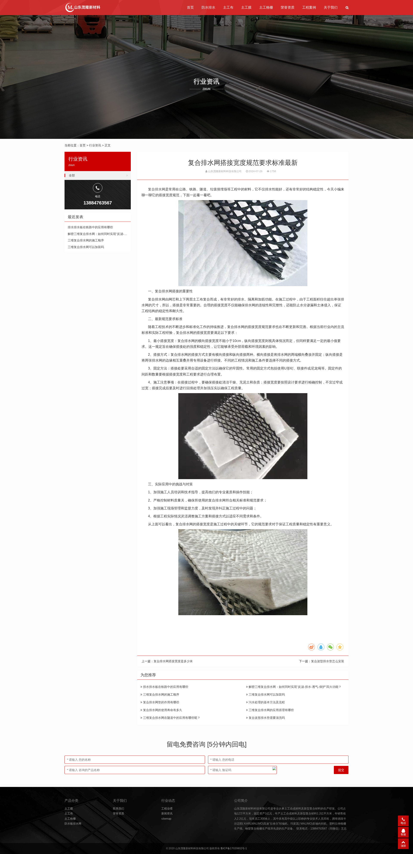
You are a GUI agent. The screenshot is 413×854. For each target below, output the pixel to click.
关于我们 (330, 7)
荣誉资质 (287, 7)
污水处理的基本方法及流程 (266, 702)
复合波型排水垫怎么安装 (327, 661)
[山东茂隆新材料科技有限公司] (82, 7)
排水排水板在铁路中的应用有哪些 (165, 686)
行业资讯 (95, 145)
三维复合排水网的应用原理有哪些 (271, 710)
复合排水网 (156, 189)
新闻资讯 (167, 813)
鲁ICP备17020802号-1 (233, 848)
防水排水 (208, 7)
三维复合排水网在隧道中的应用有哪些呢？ (171, 717)
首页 (190, 7)
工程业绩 (167, 808)
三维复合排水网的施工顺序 (160, 694)
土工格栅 (266, 7)
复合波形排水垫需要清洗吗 (266, 717)
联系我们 (118, 808)
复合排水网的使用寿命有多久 (162, 710)
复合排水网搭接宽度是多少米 (173, 661)
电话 (403, 823)
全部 (72, 175)
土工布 (228, 7)
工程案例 (309, 7)
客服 (403, 834)
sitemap (166, 818)
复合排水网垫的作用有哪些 (160, 702)
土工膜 (246, 7)
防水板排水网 (73, 823)
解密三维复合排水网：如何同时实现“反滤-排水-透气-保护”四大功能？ (294, 686)
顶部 (403, 845)
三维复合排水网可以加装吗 (266, 694)
